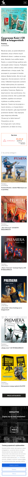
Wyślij (14, 430)
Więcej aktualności (14, 395)
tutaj (18, 457)
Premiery (4, 43)
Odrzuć (14, 473)
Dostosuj (14, 469)
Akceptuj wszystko (14, 465)
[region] (14, 460)
